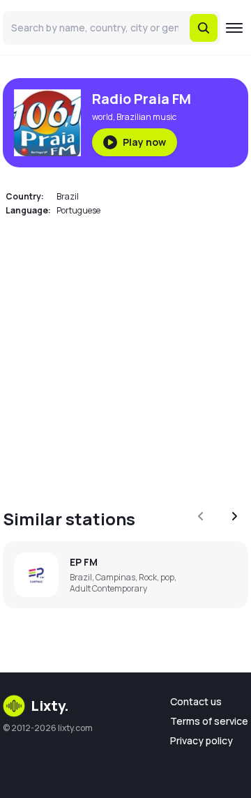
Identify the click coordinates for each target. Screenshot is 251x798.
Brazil (67, 196)
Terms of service (209, 721)
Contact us (196, 701)
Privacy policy (201, 740)
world (102, 117)
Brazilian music (146, 117)
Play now (144, 142)
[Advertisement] (125, 354)
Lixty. (50, 705)
